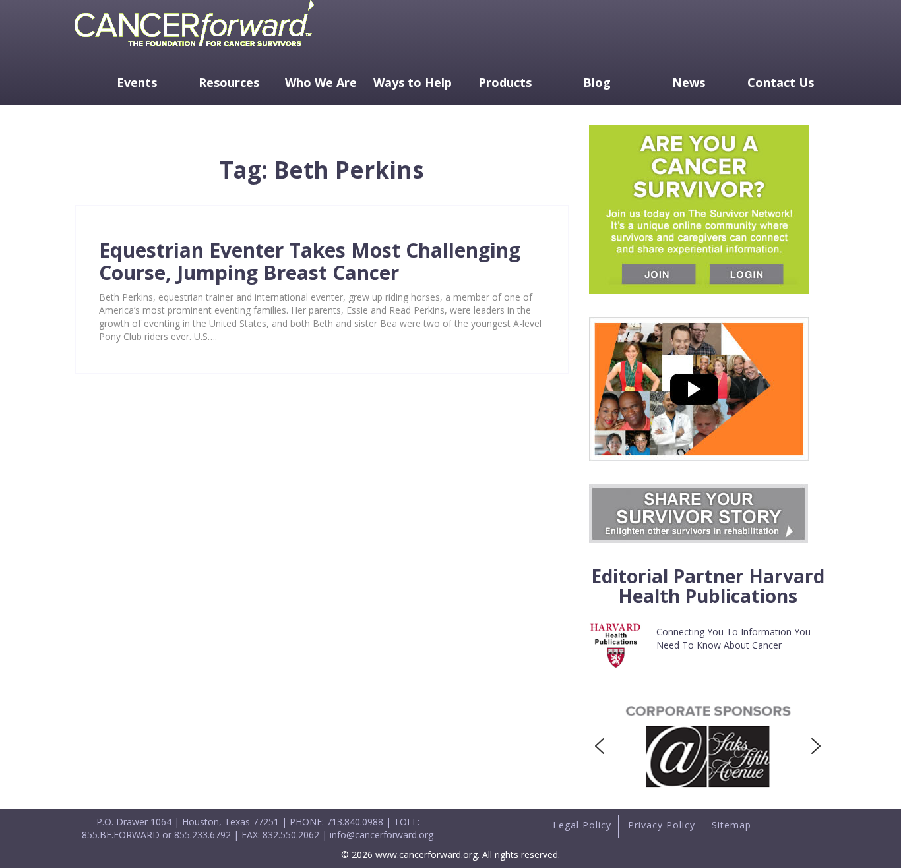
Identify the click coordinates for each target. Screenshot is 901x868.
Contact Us (780, 82)
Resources (229, 82)
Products (505, 82)
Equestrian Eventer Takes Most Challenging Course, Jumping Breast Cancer (309, 261)
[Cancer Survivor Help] (194, 49)
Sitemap (731, 825)
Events (137, 82)
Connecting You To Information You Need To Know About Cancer (733, 638)
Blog (597, 82)
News (688, 82)
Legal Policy (582, 825)
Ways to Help (412, 82)
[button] (599, 746)
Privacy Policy (661, 825)
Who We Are (321, 82)
